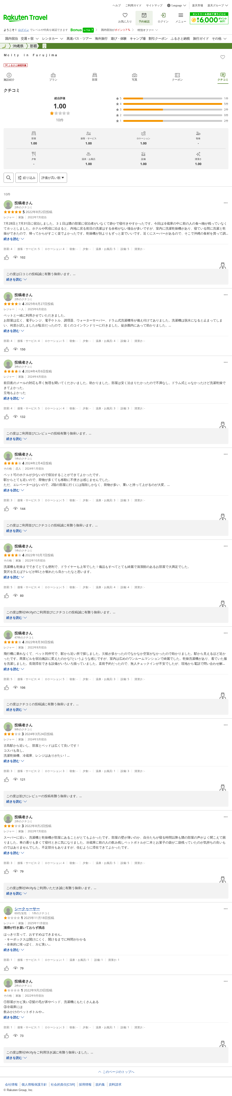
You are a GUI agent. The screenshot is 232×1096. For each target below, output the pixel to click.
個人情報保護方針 (34, 1084)
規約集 (100, 1084)
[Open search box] (9, 178)
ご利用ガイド (133, 5)
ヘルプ (117, 5)
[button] (18, 204)
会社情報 (11, 1084)
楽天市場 (197, 5)
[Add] (222, 57)
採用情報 (85, 1084)
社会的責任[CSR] (63, 1084)
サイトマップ (154, 5)
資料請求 (115, 1084)
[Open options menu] (225, 203)
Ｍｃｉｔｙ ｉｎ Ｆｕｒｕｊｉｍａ (31, 55)
